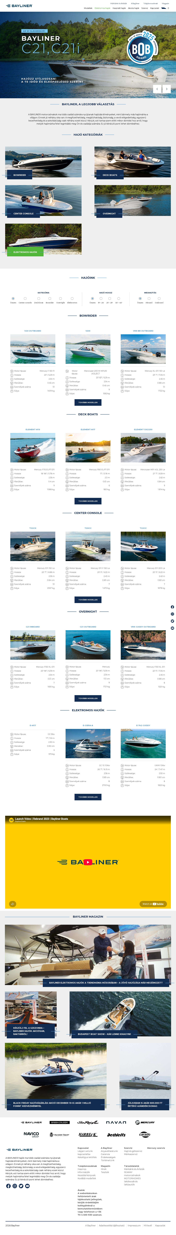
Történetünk (107, 1160)
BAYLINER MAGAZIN (88, 916)
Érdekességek (108, 1157)
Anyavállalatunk (109, 1151)
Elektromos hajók (102, 8)
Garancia (105, 1154)
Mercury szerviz (156, 1148)
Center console (25, 303)
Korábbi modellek (87, 1178)
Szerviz (144, 8)
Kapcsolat (154, 8)
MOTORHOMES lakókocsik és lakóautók (132, 1181)
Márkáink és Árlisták (118, 3)
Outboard (159, 303)
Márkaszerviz (130, 1154)
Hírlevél (148, 1225)
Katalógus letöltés (87, 1157)
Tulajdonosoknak (151, 3)
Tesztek (105, 1172)
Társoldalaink (131, 1166)
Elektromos (72, 303)
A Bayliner (135, 3)
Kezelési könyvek (86, 1175)
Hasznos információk (84, 1170)
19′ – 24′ (101, 303)
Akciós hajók (133, 8)
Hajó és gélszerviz (133, 1151)
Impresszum (134, 1225)
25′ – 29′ (110, 303)
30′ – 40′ (118, 303)
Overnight (60, 303)
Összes (13, 303)
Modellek (88, 8)
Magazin (165, 3)
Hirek (103, 1169)
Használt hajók (119, 8)
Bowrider (50, 303)
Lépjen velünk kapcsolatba (85, 1152)
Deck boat (38, 303)
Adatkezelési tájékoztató (111, 1225)
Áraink (81, 1190)
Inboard (149, 303)
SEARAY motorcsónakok (132, 1174)
